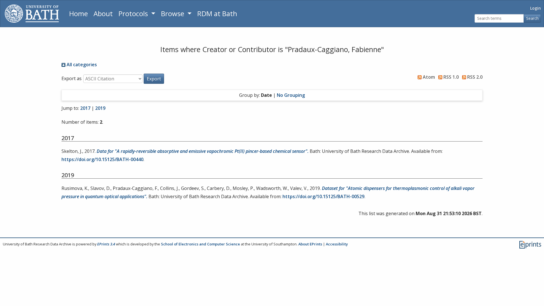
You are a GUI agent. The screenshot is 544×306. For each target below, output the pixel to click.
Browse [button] (173, 13)
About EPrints (310, 244)
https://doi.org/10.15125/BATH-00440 (102, 159)
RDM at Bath (217, 13)
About (103, 13)
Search (532, 18)
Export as (71, 78)
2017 (85, 108)
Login (535, 8)
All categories (81, 64)
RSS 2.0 (474, 77)
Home (78, 13)
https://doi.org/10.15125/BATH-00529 (323, 196)
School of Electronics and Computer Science (200, 244)
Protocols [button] (134, 13)
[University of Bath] (31, 13)
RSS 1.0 (450, 77)
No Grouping (291, 95)
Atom (428, 77)
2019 (100, 108)
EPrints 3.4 (106, 244)
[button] (154, 79)
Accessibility (337, 244)
